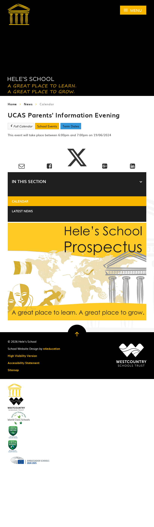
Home (12, 104)
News (28, 104)
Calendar (47, 104)
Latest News (22, 211)
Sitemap (13, 370)
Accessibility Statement (23, 363)
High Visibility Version (22, 356)
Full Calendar (22, 126)
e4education (51, 349)
